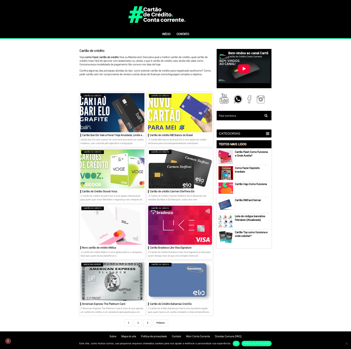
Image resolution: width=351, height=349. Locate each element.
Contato (183, 34)
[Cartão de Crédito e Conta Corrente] (175, 28)
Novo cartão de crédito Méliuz (99, 247)
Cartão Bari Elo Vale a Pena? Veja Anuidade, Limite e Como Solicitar (113, 135)
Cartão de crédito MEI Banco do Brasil (171, 135)
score (121, 60)
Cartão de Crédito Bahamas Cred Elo (171, 303)
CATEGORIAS (229, 133)
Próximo (160, 323)
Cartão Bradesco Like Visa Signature (171, 247)
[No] (346, 343)
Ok (236, 343)
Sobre (113, 336)
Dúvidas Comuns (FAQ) (228, 336)
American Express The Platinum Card (103, 303)
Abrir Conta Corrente (198, 336)
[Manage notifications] (8, 341)
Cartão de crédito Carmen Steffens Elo (172, 191)
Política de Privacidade (256, 343)
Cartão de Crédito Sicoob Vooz (99, 191)
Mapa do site (128, 336)
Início (166, 34)
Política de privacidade (154, 336)
